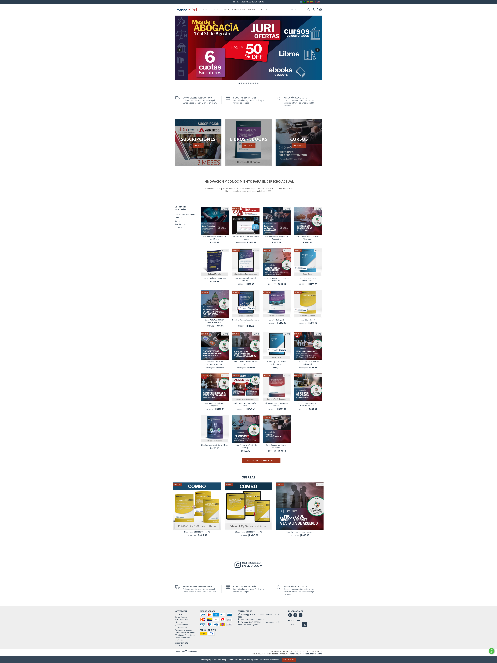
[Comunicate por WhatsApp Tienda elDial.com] (491, 651)
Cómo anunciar (181, 627)
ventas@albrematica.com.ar (252, 619)
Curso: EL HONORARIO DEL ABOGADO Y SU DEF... (307, 404)
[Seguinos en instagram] (290, 615)
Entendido (289, 660)
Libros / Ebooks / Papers (185, 214)
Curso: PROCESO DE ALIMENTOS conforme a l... (307, 363)
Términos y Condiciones (185, 635)
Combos (252, 10)
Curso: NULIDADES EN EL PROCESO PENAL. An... (276, 279)
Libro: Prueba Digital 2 (276, 320)
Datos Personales (182, 637)
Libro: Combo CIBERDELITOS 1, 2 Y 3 (197, 532)
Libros (217, 10)
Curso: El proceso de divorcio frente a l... (245, 363)
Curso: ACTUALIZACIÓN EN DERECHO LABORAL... (214, 321)
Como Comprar (181, 617)
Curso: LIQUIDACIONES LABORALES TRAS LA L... (307, 238)
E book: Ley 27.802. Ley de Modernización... (276, 363)
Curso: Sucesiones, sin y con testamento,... (276, 446)
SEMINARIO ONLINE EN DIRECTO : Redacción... (276, 238)
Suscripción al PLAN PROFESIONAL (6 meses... (245, 238)
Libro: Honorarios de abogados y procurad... (276, 404)
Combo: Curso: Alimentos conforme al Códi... (245, 404)
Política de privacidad (183, 630)
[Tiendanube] (186, 652)
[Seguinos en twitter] (300, 615)
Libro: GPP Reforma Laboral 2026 (214, 278)
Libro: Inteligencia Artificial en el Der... (214, 445)
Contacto (263, 10)
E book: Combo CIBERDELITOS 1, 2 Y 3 (248, 532)
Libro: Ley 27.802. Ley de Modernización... (307, 279)
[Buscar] (309, 9)
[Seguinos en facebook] (295, 615)
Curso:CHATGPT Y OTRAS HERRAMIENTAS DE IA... (215, 363)
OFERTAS (207, 10)
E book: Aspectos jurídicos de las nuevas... (245, 279)
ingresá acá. (294, 654)
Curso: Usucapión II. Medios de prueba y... (246, 446)
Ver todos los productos (261, 460)
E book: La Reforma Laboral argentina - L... (245, 321)
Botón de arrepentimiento (181, 641)
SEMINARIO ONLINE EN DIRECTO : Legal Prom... (214, 238)
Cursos (225, 10)
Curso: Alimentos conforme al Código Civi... (214, 404)
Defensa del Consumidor (185, 632)
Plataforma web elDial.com (181, 620)
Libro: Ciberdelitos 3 (308, 320)
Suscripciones (238, 10)
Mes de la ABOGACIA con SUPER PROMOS (248, 2)
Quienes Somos (181, 624)
